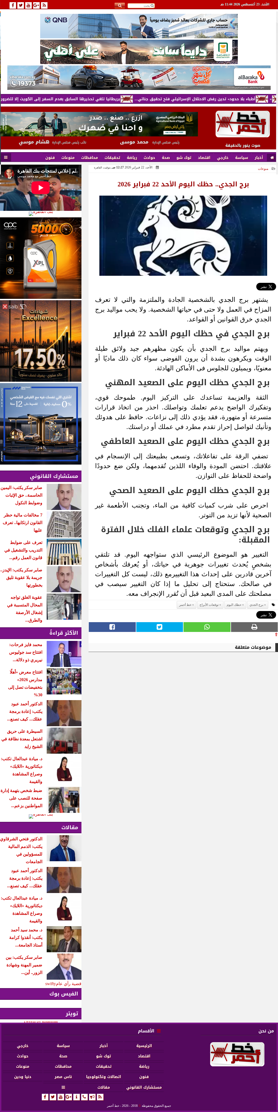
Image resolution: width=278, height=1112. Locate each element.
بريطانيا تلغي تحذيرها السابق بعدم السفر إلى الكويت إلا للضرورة (87, 99)
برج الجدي (256, 605)
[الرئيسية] (272, 158)
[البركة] (139, 77)
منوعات (263, 169)
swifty (50, 983)
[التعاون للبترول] (40, 258)
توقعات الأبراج (209, 605)
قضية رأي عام (68, 983)
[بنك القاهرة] (40, 214)
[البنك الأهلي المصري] (139, 52)
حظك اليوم (234, 605)
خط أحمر (185, 605)
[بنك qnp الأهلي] (139, 26)
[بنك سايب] (40, 341)
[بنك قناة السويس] (40, 424)
